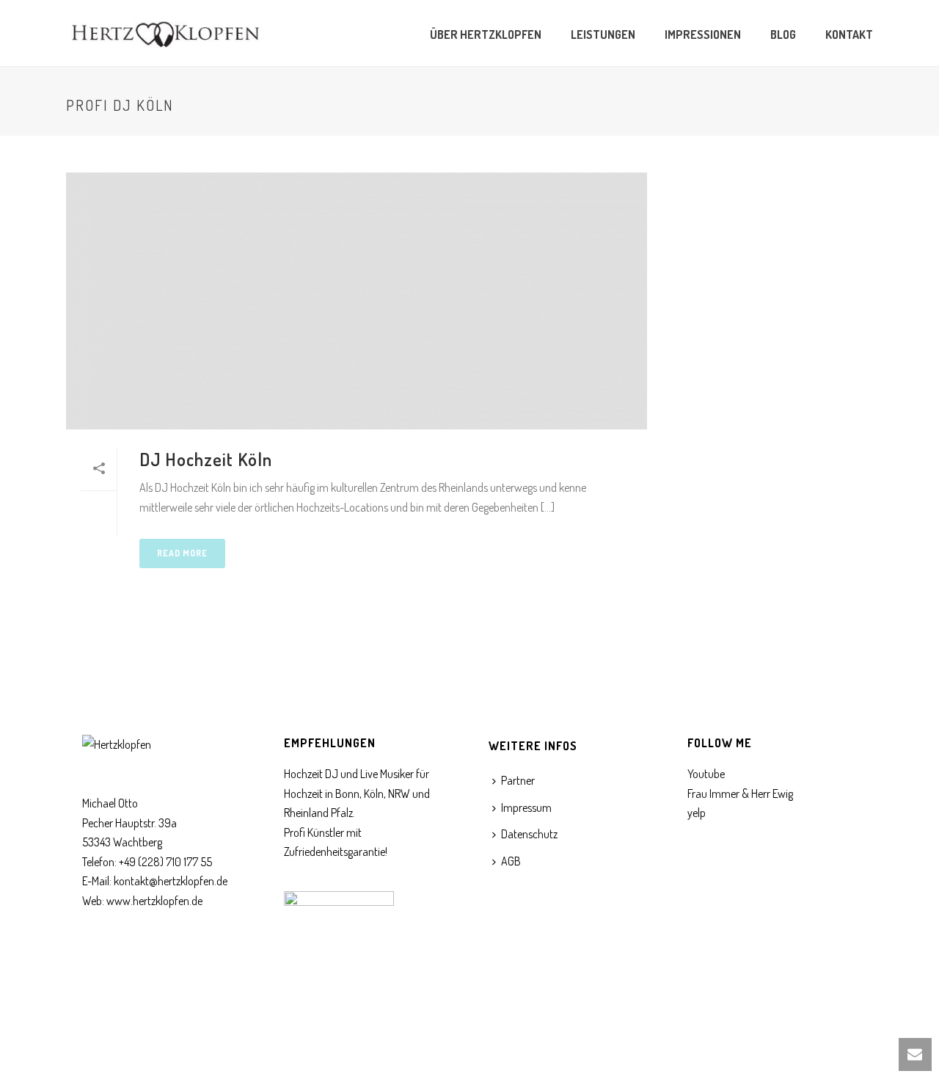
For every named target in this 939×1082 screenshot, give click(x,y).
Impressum (526, 807)
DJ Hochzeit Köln (205, 459)
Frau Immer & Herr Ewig (740, 793)
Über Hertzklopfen (485, 34)
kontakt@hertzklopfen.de (170, 881)
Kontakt (849, 34)
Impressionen (703, 34)
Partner (518, 780)
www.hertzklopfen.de (154, 900)
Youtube (706, 773)
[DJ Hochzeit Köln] (356, 301)
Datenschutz (529, 834)
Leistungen (603, 34)
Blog (783, 34)
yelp (696, 812)
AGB (511, 861)
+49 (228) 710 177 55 (165, 861)
